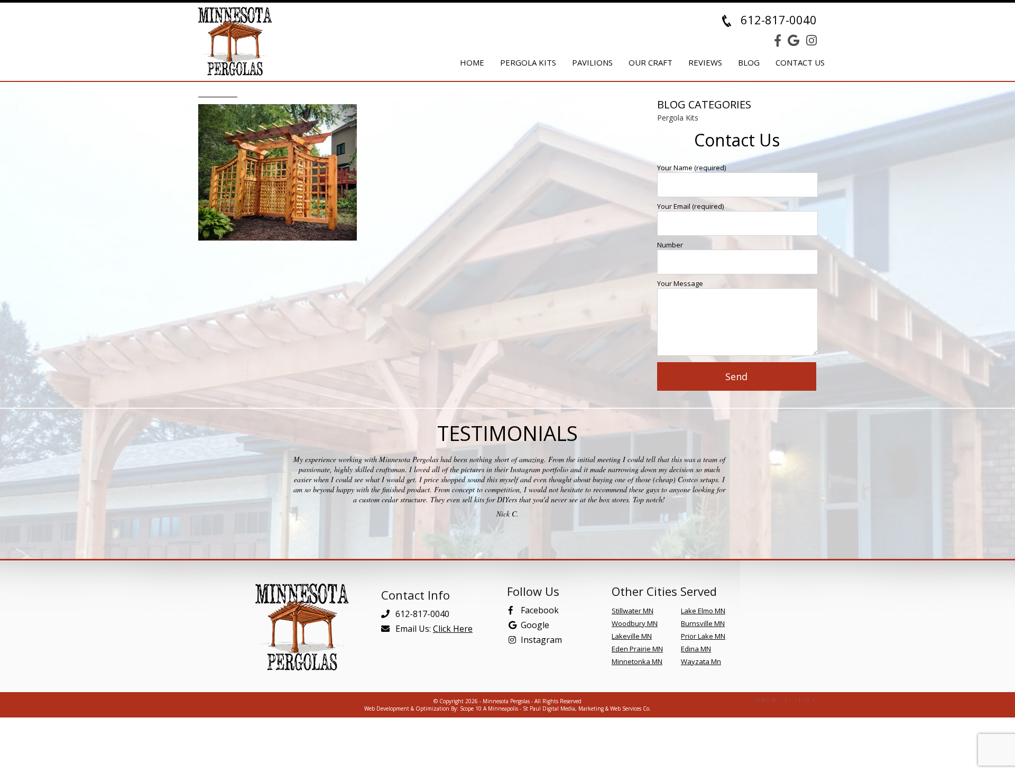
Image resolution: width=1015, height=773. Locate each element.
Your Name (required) (691, 167)
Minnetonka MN (637, 661)
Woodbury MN (635, 623)
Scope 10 (471, 708)
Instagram (541, 640)
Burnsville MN (703, 623)
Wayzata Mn (701, 661)
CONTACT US (800, 62)
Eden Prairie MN (637, 649)
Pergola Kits (677, 118)
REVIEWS (705, 62)
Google (535, 625)
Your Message (680, 283)
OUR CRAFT (650, 62)
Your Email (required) (690, 206)
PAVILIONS (592, 62)
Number (670, 245)
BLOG (749, 62)
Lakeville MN (632, 636)
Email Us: (433, 628)
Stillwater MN (632, 610)
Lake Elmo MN (703, 610)
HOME (472, 62)
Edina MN (696, 649)
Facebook (540, 610)
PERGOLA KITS (528, 62)
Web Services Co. (630, 708)
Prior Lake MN (703, 636)
